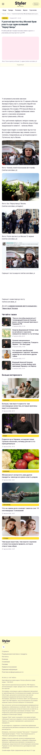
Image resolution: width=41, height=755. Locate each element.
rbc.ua (36, 4)
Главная (4, 13)
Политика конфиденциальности (12, 672)
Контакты (5, 656)
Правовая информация (9, 669)
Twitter (17, 111)
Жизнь (9, 13)
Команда (5, 659)
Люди (4, 10)
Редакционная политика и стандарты (14, 654)
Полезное (18, 10)
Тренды (10, 10)
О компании (6, 662)
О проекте (5, 651)
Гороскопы (33, 10)
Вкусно (25, 10)
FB (3, 647)
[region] (20, 82)
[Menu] (3, 4)
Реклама (5, 664)
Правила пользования (9, 667)
